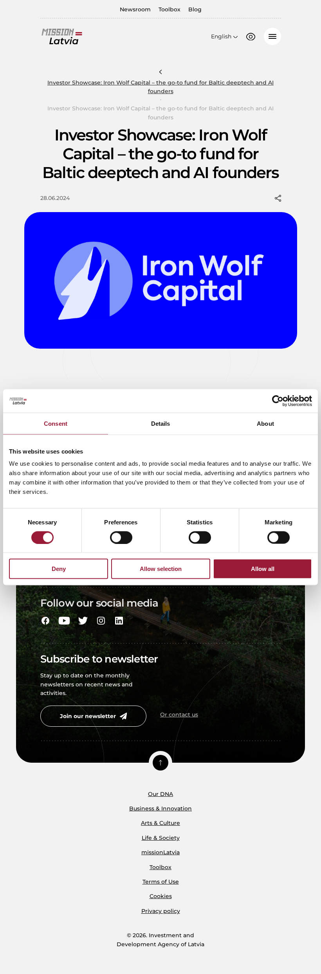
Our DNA (160, 794)
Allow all (262, 568)
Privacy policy (160, 911)
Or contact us (179, 714)
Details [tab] (160, 423)
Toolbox (169, 9)
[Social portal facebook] (45, 621)
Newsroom (135, 9)
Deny (59, 568)
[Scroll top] (160, 763)
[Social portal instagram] (101, 621)
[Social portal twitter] (83, 621)
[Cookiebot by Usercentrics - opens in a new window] (277, 401)
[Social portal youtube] (64, 621)
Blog (195, 9)
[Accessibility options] (250, 37)
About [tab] (265, 423)
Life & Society (161, 837)
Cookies (161, 896)
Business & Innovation (160, 808)
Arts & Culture (160, 822)
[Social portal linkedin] (119, 621)
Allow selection (161, 568)
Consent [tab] (55, 423)
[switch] (121, 537)
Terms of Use (160, 881)
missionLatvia (160, 852)
